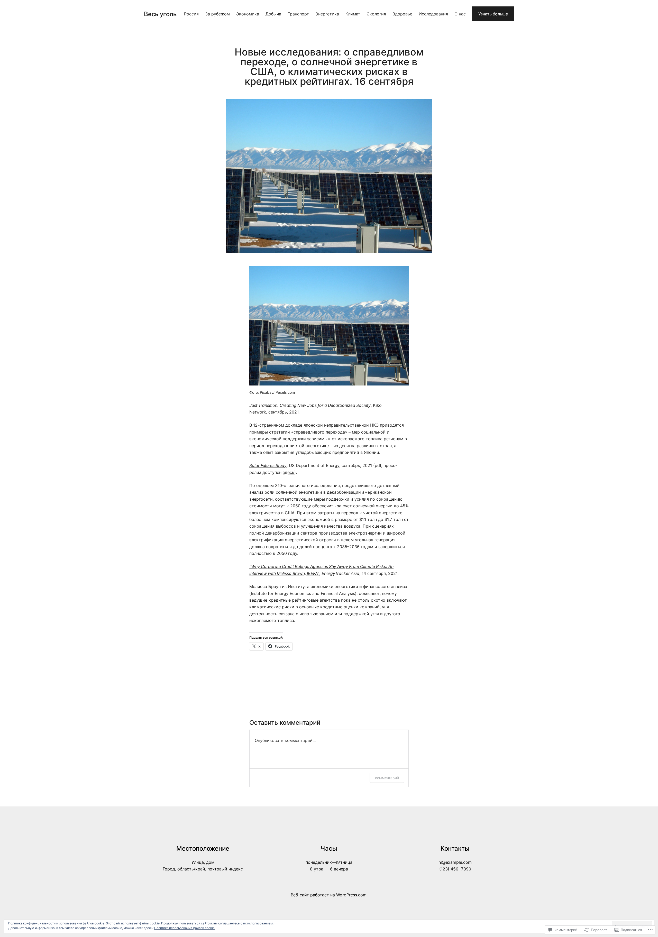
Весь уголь (160, 14)
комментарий (387, 778)
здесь (288, 472)
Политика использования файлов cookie (184, 928)
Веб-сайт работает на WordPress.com (329, 894)
